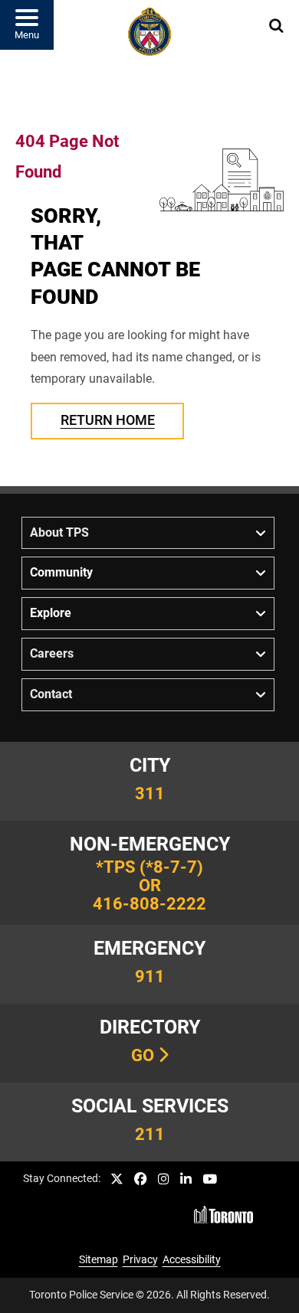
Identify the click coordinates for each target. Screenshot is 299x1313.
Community (61, 572)
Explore (50, 613)
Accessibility (192, 1259)
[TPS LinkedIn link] (186, 1179)
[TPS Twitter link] (117, 1179)
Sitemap (98, 1259)
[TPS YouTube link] (210, 1179)
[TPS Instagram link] (163, 1179)
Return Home (108, 420)
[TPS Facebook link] (140, 1179)
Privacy (140, 1259)
